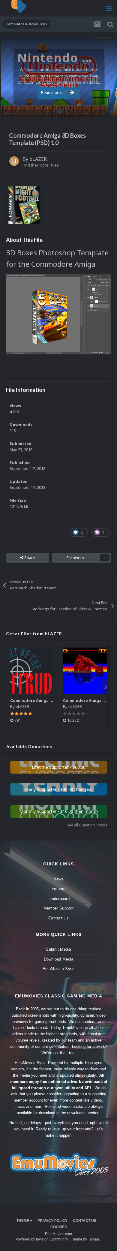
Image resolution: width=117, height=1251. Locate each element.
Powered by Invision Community (42, 1239)
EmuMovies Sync (59, 969)
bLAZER (38, 159)
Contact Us (58, 918)
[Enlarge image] (58, 313)
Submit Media (58, 949)
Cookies (58, 1227)
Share (29, 557)
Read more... (52, 92)
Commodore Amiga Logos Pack (41, 700)
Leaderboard (58, 898)
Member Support (59, 908)
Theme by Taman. (85, 1239)
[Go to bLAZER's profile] (14, 161)
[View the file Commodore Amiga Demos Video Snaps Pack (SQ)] (85, 671)
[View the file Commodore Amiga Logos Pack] (32, 671)
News (58, 879)
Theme (23, 1221)
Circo (106, 109)
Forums (58, 888)
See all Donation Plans (86, 825)
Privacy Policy (53, 1221)
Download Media (59, 959)
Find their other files (40, 165)
